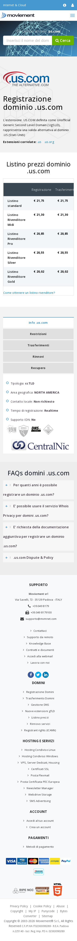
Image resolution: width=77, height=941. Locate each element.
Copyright (16, 911)
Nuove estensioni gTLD (40, 711)
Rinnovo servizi (40, 724)
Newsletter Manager (40, 788)
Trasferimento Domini (40, 698)
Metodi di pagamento (40, 846)
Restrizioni (38, 334)
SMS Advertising (40, 801)
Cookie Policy (42, 906)
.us (39, 142)
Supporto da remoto (40, 637)
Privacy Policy (19, 906)
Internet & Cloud (14, 5)
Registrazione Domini (40, 692)
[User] (72, 5)
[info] (64, 5)
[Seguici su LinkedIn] (46, 675)
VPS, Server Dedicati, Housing (40, 762)
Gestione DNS (40, 705)
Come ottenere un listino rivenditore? (29, 293)
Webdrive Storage (40, 794)
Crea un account (40, 827)
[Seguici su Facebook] (31, 675)
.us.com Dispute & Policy (33, 557)
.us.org (49, 142)
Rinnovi (38, 357)
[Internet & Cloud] (25, 15)
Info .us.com (38, 323)
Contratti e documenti (40, 650)
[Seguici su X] (38, 675)
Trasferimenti (38, 345)
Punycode (48, 911)
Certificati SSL (40, 769)
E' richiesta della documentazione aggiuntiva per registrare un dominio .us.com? (36, 536)
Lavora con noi (40, 662)
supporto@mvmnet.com (41, 619)
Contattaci (40, 631)
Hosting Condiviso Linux (40, 750)
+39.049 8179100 (41, 612)
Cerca (64, 40)
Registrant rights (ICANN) (40, 730)
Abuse (60, 906)
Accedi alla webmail (40, 656)
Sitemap (47, 916)
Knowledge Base (40, 643)
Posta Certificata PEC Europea (40, 782)
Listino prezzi (40, 717)
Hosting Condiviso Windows (40, 756)
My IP (32, 911)
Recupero (38, 368)
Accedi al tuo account (40, 821)
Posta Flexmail (40, 775)
